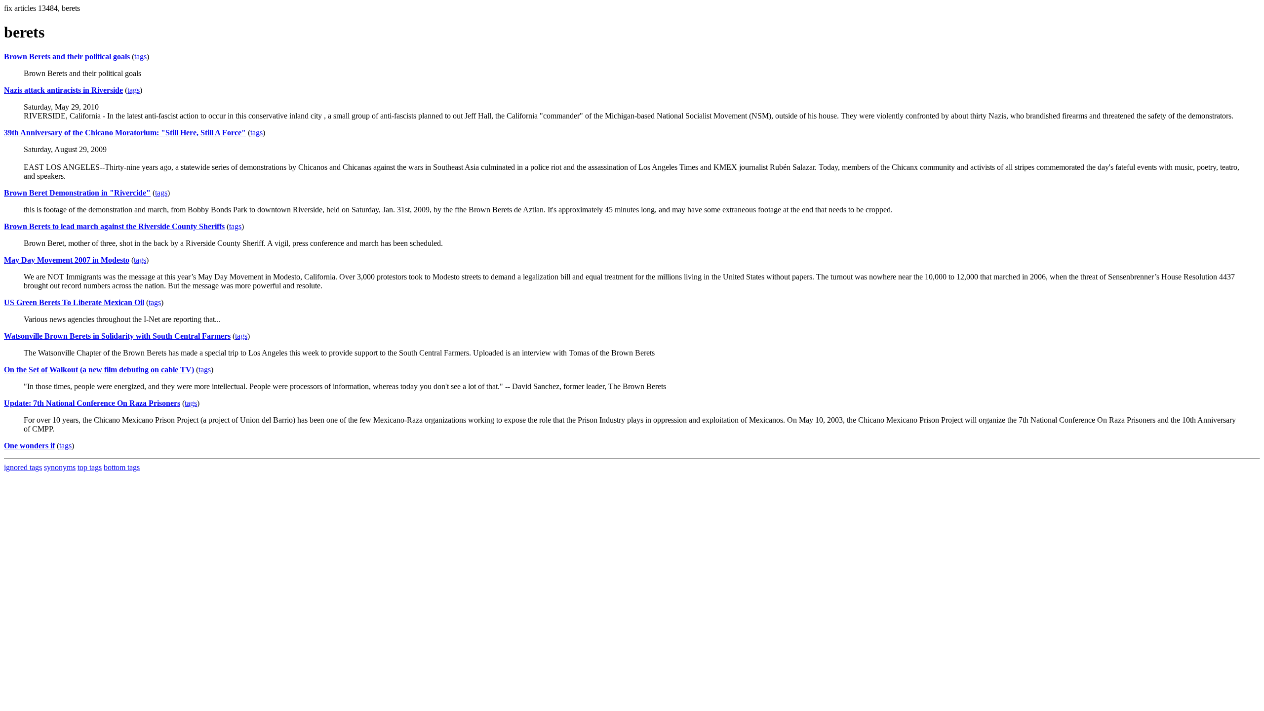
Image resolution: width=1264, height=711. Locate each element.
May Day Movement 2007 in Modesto (66, 260)
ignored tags (23, 467)
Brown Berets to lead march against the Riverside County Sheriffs (114, 226)
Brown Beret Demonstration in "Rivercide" (77, 193)
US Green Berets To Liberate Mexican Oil (74, 302)
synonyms (60, 467)
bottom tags (122, 467)
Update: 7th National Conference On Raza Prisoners (92, 403)
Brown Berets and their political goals (67, 56)
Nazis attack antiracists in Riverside (63, 90)
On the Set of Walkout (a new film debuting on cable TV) (99, 369)
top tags (90, 467)
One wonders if (29, 445)
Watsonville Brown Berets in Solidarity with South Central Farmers (117, 336)
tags (140, 56)
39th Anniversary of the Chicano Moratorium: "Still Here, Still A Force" (125, 132)
